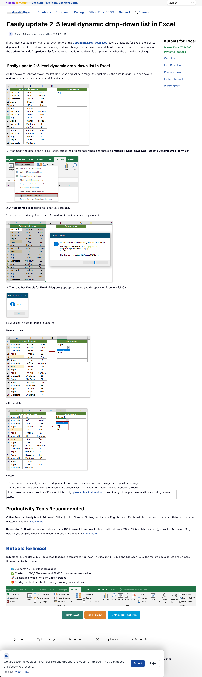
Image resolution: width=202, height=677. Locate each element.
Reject (153, 663)
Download (62, 12)
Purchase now (172, 72)
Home (20, 639)
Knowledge (48, 639)
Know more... (37, 521)
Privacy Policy (109, 639)
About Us (141, 639)
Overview (169, 58)
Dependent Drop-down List (90, 42)
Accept (138, 663)
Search (144, 12)
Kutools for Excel (26, 548)
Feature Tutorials (174, 79)
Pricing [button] (79, 12)
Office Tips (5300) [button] (101, 12)
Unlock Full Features (124, 614)
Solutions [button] (44, 12)
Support (124, 12)
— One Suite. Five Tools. (42, 2)
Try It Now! (72, 614)
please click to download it (89, 492)
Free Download (173, 65)
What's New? (172, 86)
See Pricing (95, 614)
